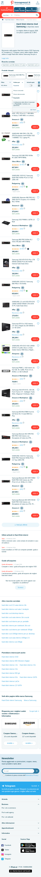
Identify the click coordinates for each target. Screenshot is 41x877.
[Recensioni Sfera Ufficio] (15, 165)
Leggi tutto (5, 58)
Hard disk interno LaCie (10, 681)
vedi (34, 127)
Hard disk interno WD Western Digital (15, 661)
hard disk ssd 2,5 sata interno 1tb (14, 605)
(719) (21, 187)
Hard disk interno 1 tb (10, 665)
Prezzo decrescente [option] (19, 94)
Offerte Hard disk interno (22, 19)
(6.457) (22, 165)
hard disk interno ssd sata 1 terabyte (15, 609)
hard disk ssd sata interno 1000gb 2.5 (15, 638)
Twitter (6, 850)
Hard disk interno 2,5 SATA (12, 685)
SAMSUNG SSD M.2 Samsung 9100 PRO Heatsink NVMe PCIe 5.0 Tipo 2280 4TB (22, 458)
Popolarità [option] (16, 98)
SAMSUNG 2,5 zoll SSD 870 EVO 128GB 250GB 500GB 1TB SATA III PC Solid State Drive (23, 304)
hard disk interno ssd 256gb (12, 642)
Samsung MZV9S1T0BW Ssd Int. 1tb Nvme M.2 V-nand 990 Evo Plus (23, 414)
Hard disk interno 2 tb (28, 665)
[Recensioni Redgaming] (15, 187)
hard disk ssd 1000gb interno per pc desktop (18, 634)
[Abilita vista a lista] (39, 83)
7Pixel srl (14, 867)
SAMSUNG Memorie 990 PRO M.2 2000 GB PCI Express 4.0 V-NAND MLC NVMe (23, 199)
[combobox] (7, 15)
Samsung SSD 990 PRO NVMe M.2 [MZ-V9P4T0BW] (22, 156)
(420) (21, 123)
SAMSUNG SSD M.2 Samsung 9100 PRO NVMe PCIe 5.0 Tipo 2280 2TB (22, 177)
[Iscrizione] (37, 771)
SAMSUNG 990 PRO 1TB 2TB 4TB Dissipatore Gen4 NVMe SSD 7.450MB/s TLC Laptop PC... (23, 135)
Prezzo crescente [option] (18, 90)
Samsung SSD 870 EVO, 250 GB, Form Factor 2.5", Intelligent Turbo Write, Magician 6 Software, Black (23, 392)
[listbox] (24, 100)
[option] (24, 103)
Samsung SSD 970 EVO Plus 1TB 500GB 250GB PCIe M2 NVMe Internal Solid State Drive (23, 262)
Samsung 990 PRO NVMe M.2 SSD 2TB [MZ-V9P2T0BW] (22, 240)
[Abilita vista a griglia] (39, 85)
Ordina (16, 82)
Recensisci (15, 145)
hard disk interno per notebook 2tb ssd (16, 625)
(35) (21, 145)
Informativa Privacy (32, 775)
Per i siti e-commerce (9, 808)
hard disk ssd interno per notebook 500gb (17, 630)
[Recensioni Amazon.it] (15, 123)
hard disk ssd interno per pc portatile (15, 621)
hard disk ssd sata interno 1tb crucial (15, 617)
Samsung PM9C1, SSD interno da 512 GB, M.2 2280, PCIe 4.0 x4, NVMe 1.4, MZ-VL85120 (23, 370)
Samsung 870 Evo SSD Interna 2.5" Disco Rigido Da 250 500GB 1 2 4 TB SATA (23, 326)
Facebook (7, 845)
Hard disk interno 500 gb (11, 673)
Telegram (7, 859)
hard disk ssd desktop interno (13, 613)
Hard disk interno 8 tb (10, 677)
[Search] (37, 15)
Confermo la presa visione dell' (21, 775)
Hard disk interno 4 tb (10, 669)
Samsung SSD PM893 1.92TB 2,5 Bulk (23, 221)
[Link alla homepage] (3, 20)
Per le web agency (8, 812)
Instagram (7, 854)
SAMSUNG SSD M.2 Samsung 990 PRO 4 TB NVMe (22, 283)
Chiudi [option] (34, 109)
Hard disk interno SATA (28, 677)
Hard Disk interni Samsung (12, 700)
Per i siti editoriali (7, 817)
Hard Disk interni (9, 19)
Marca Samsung (30, 700)
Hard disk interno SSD (10, 657)
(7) (20, 357)
